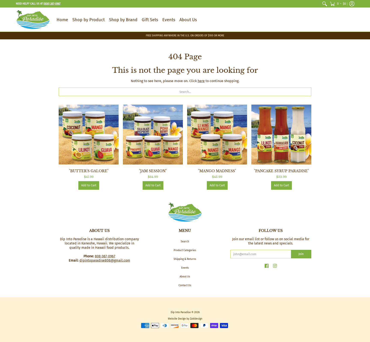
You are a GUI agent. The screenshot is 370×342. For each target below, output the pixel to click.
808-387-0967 (105, 256)
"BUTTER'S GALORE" (89, 171)
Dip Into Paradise (181, 312)
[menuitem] (324, 3)
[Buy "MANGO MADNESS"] (217, 134)
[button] (337, 3)
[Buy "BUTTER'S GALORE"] (89, 134)
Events (185, 267)
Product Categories (185, 250)
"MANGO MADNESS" (217, 171)
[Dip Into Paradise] (33, 19)
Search (185, 241)
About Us (185, 276)
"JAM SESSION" (153, 171)
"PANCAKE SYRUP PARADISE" (281, 171)
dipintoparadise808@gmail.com (104, 260)
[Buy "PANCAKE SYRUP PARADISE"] (281, 134)
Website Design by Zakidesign (185, 318)
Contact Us (185, 285)
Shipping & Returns (185, 259)
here (201, 81)
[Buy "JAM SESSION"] (153, 134)
